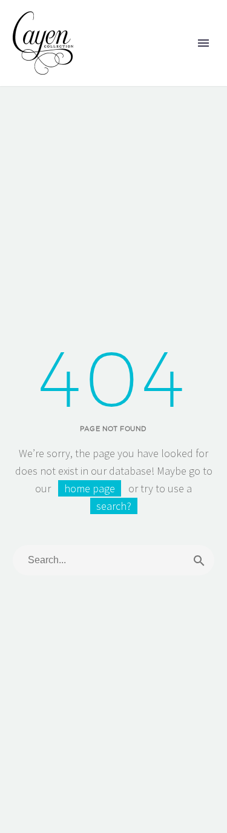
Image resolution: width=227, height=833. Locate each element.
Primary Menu (203, 43)
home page (89, 488)
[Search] (199, 560)
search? (113, 506)
